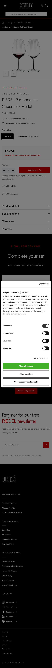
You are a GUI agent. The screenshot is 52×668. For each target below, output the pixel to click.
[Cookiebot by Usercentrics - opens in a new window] (38, 284)
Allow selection (26, 374)
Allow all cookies (26, 366)
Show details (39, 358)
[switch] (45, 333)
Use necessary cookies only (26, 382)
